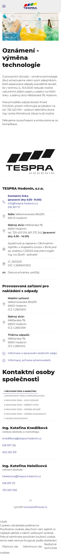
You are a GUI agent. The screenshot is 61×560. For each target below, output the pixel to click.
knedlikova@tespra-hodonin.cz (21, 438)
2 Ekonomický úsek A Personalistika (24, 396)
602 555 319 (9, 452)
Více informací (49, 555)
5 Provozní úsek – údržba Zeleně (22, 409)
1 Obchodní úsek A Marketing (20, 391)
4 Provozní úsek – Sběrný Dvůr (21, 405)
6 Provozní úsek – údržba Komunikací (25, 414)
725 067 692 (9, 490)
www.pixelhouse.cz (35, 507)
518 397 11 (8, 483)
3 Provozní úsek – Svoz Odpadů (21, 400)
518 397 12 (8, 445)
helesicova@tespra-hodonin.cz (21, 476)
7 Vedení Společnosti (16, 418)
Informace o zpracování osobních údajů (32, 353)
